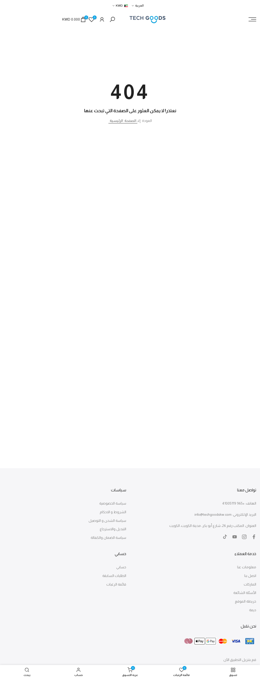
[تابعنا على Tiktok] (225, 537)
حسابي (121, 567)
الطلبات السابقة (114, 576)
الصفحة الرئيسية (123, 121)
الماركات (250, 584)
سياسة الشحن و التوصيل (107, 521)
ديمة (252, 610)
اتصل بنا (250, 576)
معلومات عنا (246, 567)
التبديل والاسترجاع (113, 529)
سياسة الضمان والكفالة (108, 538)
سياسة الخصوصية (112, 503)
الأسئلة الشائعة (244, 593)
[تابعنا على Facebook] (254, 537)
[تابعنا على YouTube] (234, 537)
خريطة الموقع (245, 601)
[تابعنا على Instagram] (244, 537)
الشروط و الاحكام (113, 512)
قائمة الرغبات (116, 584)
